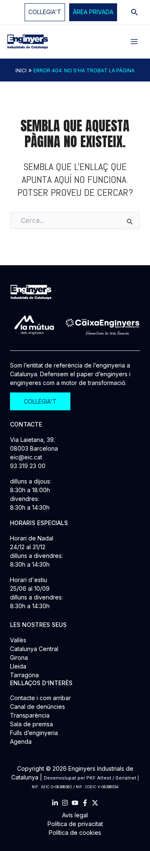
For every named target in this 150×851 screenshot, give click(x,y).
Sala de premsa (31, 724)
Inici (21, 70)
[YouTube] (75, 802)
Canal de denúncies (37, 706)
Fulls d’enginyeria (34, 732)
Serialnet (125, 778)
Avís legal (75, 815)
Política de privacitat (75, 823)
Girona (19, 657)
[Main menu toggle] (134, 41)
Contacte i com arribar (40, 697)
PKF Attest (98, 778)
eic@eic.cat (26, 457)
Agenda (21, 741)
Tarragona (24, 674)
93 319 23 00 (27, 465)
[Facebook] (85, 802)
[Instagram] (65, 802)
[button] (93, 12)
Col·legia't (44, 11)
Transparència (30, 715)
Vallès (18, 640)
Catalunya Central (34, 648)
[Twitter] (95, 802)
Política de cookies (75, 832)
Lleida (18, 666)
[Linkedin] (55, 802)
